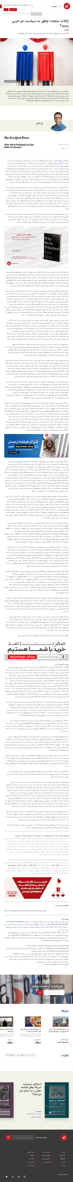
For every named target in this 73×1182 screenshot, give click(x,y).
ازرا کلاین (39, 123)
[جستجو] (32, 6)
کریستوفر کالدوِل (65, 1040)
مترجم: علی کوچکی (63, 145)
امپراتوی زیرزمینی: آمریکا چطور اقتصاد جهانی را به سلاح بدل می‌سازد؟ (30, 1089)
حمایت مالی (31, 1166)
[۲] (68, 948)
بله (6, 10)
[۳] (68, 954)
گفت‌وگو (63, 1159)
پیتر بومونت (10, 1040)
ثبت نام (11, 1055)
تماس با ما (31, 1159)
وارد (22, 1055)
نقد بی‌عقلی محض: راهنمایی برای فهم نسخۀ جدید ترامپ (30, 1030)
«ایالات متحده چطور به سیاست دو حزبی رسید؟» (34, 927)
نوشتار (63, 1152)
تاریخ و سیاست (46, 1159)
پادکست (63, 1162)
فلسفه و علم (46, 1162)
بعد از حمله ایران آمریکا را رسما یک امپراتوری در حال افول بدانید (59, 1030)
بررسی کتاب (62, 1155)
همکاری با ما (31, 1162)
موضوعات (54, 6)
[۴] (68, 964)
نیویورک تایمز (58, 160)
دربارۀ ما (32, 1155)
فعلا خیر (13, 10)
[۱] (68, 946)
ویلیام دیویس (37, 1040)
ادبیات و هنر (46, 1152)
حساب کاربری (31, 1152)
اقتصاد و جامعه (46, 1155)
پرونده (63, 1166)
